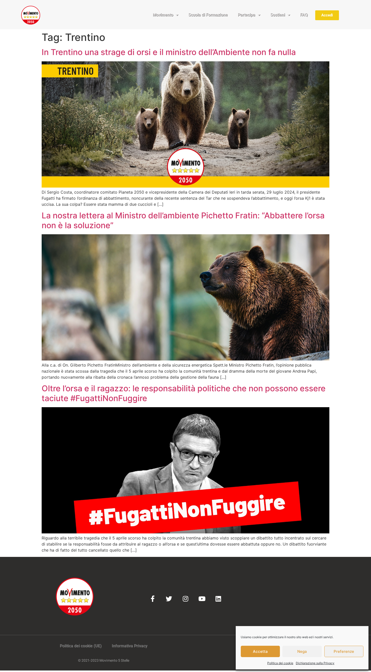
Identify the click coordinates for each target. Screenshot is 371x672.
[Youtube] (202, 599)
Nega (302, 651)
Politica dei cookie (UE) (81, 645)
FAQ (304, 14)
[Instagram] (185, 599)
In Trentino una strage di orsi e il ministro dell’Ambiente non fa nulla (169, 52)
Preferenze (344, 651)
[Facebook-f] (152, 599)
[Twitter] (169, 599)
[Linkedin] (218, 599)
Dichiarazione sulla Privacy (315, 663)
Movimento (163, 14)
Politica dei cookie (280, 663)
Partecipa (246, 14)
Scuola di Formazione (208, 14)
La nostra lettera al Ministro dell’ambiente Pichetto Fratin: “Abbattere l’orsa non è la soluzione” (183, 220)
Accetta (260, 651)
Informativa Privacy (129, 645)
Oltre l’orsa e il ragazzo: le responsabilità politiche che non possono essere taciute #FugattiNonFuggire (184, 393)
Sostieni (277, 14)
